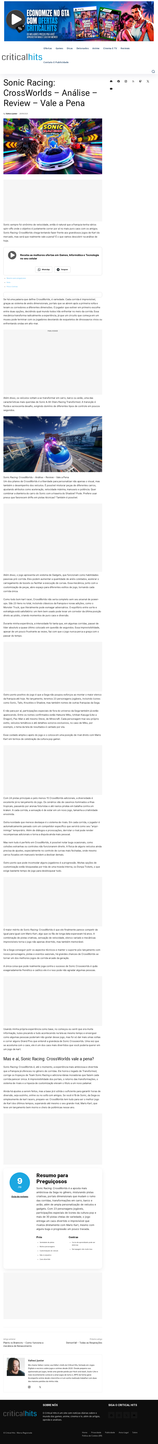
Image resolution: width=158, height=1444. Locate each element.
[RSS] (133, 81)
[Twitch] (140, 81)
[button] (153, 71)
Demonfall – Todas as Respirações (84, 1342)
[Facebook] (119, 81)
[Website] (45, 1386)
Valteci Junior (11, 113)
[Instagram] (29, 1386)
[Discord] (111, 81)
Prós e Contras (12, 286)
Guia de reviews (19, 1196)
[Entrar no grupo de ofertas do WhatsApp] (79, 22)
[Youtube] (111, 89)
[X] (40, 1386)
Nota (8, 282)
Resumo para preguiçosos (16, 278)
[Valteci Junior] (16, 1373)
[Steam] (34, 1386)
